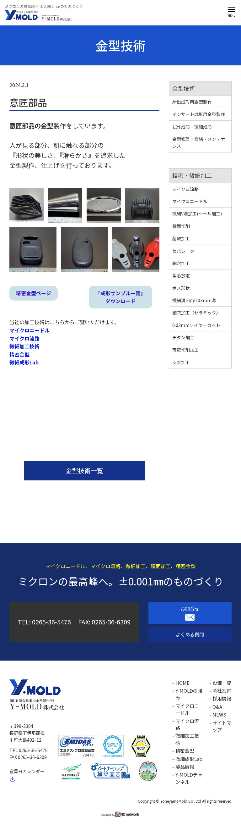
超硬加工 (181, 238)
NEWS (219, 714)
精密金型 (184, 750)
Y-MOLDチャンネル (188, 778)
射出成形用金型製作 (192, 102)
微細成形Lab (188, 759)
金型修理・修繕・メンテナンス (198, 142)
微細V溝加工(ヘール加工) (197, 213)
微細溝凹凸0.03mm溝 (194, 300)
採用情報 (221, 698)
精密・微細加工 (192, 175)
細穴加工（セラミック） (196, 312)
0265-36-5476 (51, 621)
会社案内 (221, 690)
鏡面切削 (181, 226)
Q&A (217, 706)
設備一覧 (221, 682)
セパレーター (185, 251)
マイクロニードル (189, 201)
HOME (182, 682)
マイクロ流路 (185, 189)
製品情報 (184, 766)
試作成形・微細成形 (192, 127)
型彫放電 (181, 275)
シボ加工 (181, 362)
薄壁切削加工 (185, 350)
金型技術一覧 (84, 470)
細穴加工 (181, 263)
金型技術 (183, 88)
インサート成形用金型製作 (198, 114)
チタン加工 (183, 337)
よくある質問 (190, 634)
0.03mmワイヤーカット (196, 325)
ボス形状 (181, 288)
